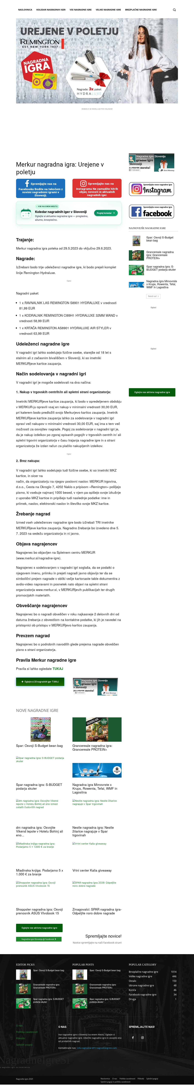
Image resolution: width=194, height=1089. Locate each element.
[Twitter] (44, 694)
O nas (19, 1025)
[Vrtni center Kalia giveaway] (97, 854)
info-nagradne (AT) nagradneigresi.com (97, 1047)
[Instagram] (142, 1038)
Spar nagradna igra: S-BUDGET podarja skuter (39, 786)
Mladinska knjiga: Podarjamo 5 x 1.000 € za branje (39, 872)
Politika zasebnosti (27, 1031)
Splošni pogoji (24, 1044)
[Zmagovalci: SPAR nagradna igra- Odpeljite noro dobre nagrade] (97, 893)
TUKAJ (58, 668)
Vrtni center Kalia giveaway (92, 870)
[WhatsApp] (58, 694)
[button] (174, 9)
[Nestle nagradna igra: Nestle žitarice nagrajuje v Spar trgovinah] (97, 811)
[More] (65, 694)
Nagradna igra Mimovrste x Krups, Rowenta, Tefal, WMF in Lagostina (94, 788)
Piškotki (20, 1038)
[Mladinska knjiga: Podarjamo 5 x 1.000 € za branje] (40, 854)
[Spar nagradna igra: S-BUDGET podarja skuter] (40, 768)
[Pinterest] (51, 694)
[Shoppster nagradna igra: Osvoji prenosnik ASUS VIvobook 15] (40, 893)
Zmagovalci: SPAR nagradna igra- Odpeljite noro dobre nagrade (97, 911)
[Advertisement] (97, 132)
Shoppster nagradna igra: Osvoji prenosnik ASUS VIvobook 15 (39, 911)
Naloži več (152, 296)
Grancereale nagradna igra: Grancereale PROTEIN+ (92, 747)
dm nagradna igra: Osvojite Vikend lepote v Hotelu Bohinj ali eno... (39, 831)
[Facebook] (37, 694)
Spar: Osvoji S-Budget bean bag (39, 745)
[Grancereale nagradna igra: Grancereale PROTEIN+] (97, 729)
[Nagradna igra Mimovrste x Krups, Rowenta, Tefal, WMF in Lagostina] (97, 768)
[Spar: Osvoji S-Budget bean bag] (40, 729)
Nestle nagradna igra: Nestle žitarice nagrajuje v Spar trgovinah (93, 831)
